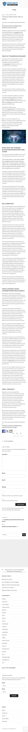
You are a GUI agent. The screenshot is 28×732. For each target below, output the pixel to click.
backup (4, 599)
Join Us (3, 715)
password (4, 635)
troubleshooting (6, 657)
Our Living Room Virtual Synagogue (10, 582)
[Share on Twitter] (7, 431)
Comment (5, 454)
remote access (5, 648)
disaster (4, 612)
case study (4, 601)
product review (5, 640)
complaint (16, 32)
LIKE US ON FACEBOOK (8, 667)
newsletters (5, 629)
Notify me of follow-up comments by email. (12, 495)
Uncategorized (5, 660)
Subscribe (14, 695)
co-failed (14, 27)
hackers (4, 618)
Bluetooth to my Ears (7, 579)
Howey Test (11, 360)
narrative (4, 626)
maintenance (5, 623)
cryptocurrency (8, 441)
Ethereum (9, 102)
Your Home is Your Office (8, 587)
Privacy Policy (5, 718)
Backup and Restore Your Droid (9, 590)
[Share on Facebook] (3, 431)
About (3, 710)
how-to (4, 621)
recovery (4, 646)
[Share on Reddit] (11, 431)
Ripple (12, 99)
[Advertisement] (14, 553)
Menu (14, 9)
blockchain (7, 64)
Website (4, 487)
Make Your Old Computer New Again (10, 585)
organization (5, 632)
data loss (4, 610)
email (3, 615)
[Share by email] (21, 434)
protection (4, 643)
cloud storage (5, 604)
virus (3, 662)
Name (4, 473)
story (3, 654)
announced (10, 109)
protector (13, 14)
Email (4, 480)
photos (3, 637)
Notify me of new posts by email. (10, 500)
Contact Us (4, 713)
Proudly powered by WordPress (9, 728)
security (4, 651)
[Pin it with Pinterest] (14, 434)
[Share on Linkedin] (18, 434)
